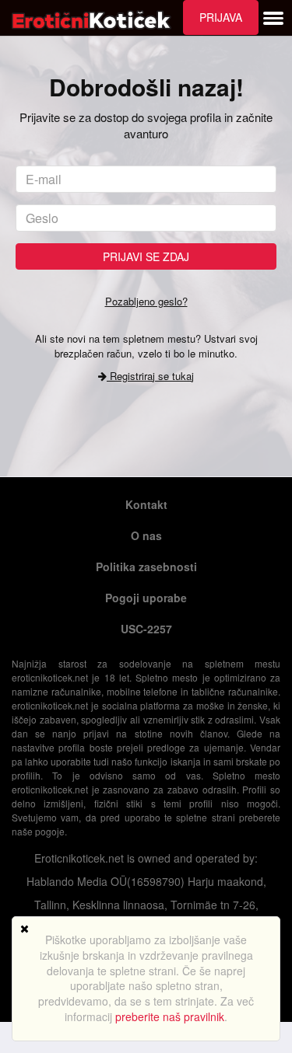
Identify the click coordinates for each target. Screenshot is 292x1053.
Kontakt (146, 504)
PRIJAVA (220, 17)
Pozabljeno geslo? (146, 301)
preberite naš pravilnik (169, 1016)
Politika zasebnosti (146, 566)
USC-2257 (146, 628)
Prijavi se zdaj (146, 256)
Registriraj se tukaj (150, 375)
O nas (146, 535)
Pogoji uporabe (146, 597)
